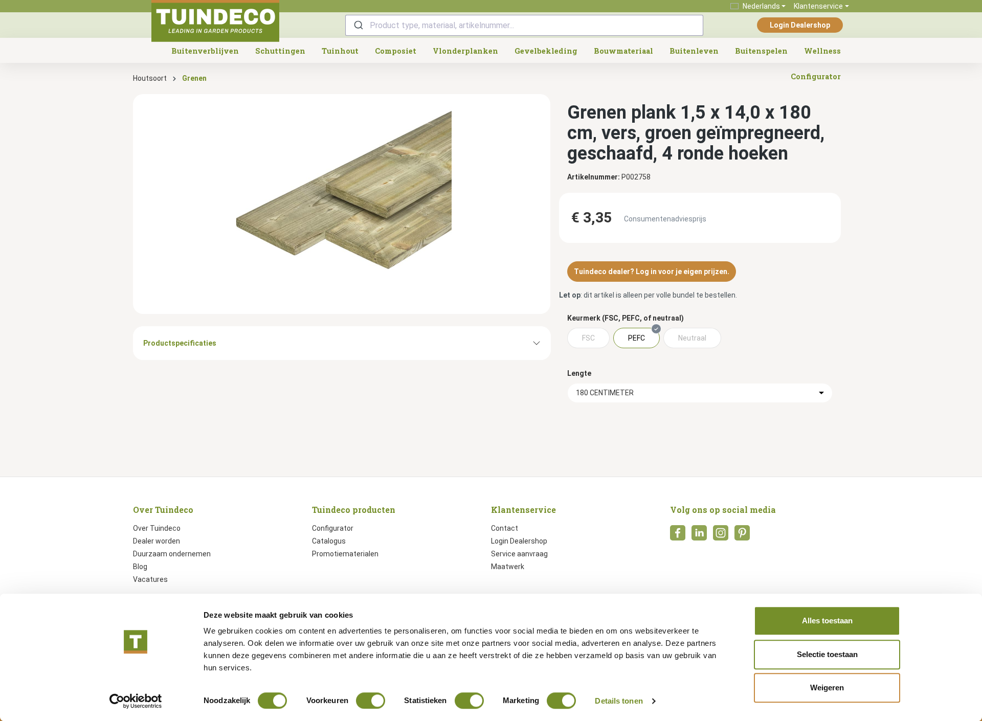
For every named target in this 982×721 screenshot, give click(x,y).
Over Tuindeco (157, 528)
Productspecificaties (179, 343)
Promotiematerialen (345, 554)
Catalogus (329, 541)
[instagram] (720, 536)
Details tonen (618, 700)
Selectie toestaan (827, 654)
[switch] (370, 700)
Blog (140, 566)
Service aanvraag (519, 554)
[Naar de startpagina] (215, 21)
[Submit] (358, 25)
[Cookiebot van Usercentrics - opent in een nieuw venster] (136, 701)
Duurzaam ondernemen (172, 554)
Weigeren (827, 687)
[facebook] (677, 536)
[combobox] (524, 25)
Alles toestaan (827, 620)
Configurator (332, 528)
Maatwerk (507, 566)
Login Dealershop (800, 25)
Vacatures (150, 579)
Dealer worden (156, 541)
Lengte (579, 373)
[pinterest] (742, 536)
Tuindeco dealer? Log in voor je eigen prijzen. (651, 271)
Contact (504, 528)
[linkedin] (699, 536)
